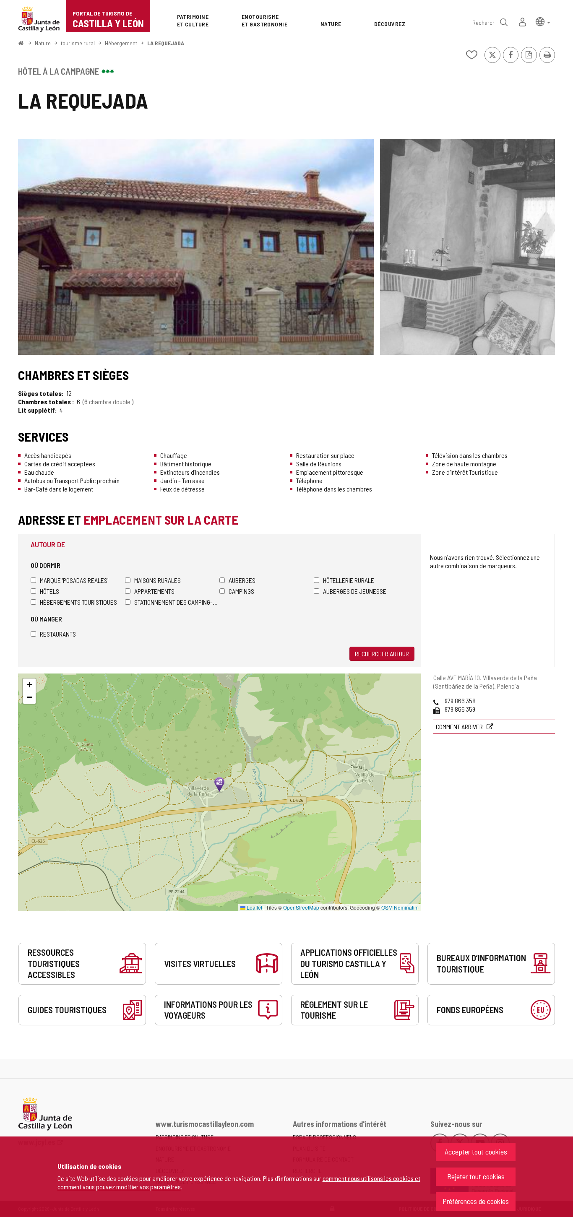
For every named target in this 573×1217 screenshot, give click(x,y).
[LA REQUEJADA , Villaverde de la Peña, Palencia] (196, 247)
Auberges (242, 580)
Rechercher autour (382, 654)
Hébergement (121, 43)
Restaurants (58, 634)
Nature (43, 43)
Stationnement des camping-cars (176, 602)
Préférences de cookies (476, 1201)
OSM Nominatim (400, 907)
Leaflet (253, 907)
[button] (543, 21)
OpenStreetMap (301, 907)
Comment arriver (460, 727)
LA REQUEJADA (165, 43)
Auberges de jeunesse (354, 591)
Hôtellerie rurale (348, 580)
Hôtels (49, 591)
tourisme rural (78, 43)
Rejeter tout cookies (476, 1176)
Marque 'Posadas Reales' (74, 580)
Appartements (154, 591)
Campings (241, 591)
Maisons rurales (157, 580)
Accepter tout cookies (476, 1151)
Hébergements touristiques (78, 602)
